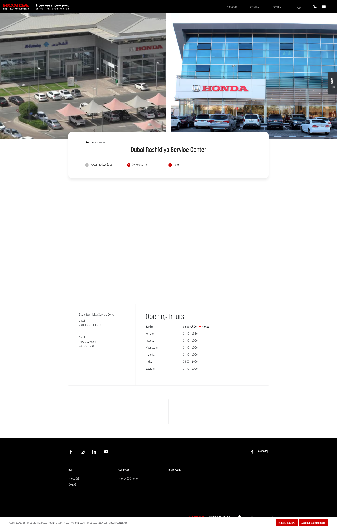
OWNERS (254, 6)
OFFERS (277, 6)
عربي (299, 6)
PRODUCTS (73, 478)
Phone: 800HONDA (128, 478)
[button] (332, 83)
